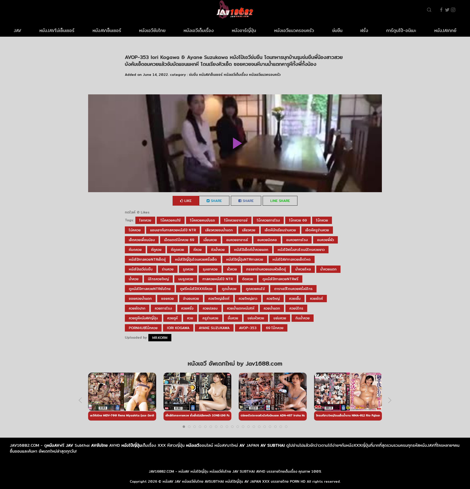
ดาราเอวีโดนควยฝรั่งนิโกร (293, 288)
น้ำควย (134, 279)
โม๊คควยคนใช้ (171, 220)
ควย (190, 318)
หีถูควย (156, 249)
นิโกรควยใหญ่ (158, 279)
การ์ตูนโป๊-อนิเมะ (401, 30)
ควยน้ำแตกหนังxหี (240, 308)
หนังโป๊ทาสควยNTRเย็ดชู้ (147, 259)
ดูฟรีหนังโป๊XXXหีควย (196, 288)
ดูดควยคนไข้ (255, 288)
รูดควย (188, 269)
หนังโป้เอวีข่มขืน (141, 269)
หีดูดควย (177, 249)
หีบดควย (135, 249)
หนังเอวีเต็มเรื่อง (199, 30)
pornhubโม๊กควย (143, 328)
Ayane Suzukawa (214, 328)
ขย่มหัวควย (255, 318)
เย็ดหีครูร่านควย (317, 230)
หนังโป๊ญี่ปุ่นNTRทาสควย (244, 259)
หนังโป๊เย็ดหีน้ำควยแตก (251, 249)
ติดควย (247, 279)
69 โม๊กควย (274, 328)
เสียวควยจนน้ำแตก (219, 230)
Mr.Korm (159, 337)
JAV (17, 30)
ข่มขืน (337, 30)
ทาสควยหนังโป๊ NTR (217, 279)
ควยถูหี (172, 318)
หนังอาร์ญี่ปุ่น (244, 30)
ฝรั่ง (364, 30)
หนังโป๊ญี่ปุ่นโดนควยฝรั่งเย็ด (196, 259)
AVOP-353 (248, 328)
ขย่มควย (279, 318)
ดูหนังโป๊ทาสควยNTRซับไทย (150, 288)
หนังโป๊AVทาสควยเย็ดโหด (291, 259)
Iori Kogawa (178, 328)
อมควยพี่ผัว (325, 240)
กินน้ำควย (302, 318)
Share (216, 200)
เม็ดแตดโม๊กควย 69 (179, 240)
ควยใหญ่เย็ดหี (218, 298)
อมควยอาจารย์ (237, 240)
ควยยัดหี (316, 298)
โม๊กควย (322, 220)
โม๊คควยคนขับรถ (202, 220)
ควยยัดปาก (137, 308)
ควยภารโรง (163, 308)
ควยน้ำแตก (272, 308)
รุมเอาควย (210, 269)
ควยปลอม (210, 308)
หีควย (197, 249)
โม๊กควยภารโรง (268, 220)
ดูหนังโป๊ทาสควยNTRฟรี (280, 279)
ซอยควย (167, 298)
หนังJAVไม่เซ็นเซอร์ (56, 30)
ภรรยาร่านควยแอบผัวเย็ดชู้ (266, 269)
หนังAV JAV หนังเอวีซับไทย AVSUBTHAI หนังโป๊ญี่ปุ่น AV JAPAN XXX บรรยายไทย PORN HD (234, 481)
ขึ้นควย (233, 318)
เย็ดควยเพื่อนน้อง (142, 240)
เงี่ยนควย (210, 240)
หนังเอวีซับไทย (152, 30)
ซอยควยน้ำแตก (140, 298)
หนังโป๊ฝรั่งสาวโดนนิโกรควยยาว (301, 249)
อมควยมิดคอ (267, 240)
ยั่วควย (232, 269)
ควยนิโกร (296, 308)
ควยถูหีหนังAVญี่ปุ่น (143, 318)
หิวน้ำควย (218, 249)
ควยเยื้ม (295, 298)
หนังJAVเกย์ (445, 30)
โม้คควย (135, 230)
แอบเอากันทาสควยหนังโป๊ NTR (173, 230)
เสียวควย (248, 230)
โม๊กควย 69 (298, 220)
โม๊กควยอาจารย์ (235, 220)
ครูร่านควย (210, 318)
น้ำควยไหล (303, 269)
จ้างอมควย (191, 298)
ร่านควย (168, 269)
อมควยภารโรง (297, 240)
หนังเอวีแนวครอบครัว (294, 30)
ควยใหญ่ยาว (248, 298)
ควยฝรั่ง (187, 308)
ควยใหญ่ (273, 298)
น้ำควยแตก (328, 269)
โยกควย (145, 220)
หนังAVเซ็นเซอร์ (107, 30)
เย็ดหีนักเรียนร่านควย (280, 230)
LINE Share (280, 200)
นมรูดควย (185, 279)
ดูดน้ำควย (229, 288)
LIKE (187, 200)
